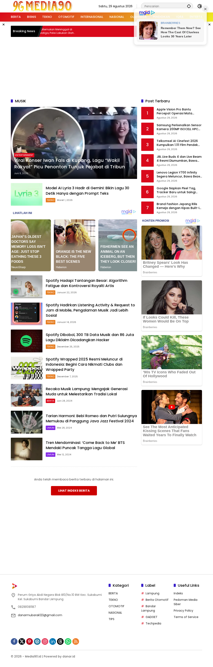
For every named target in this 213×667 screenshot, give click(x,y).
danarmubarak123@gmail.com (40, 615)
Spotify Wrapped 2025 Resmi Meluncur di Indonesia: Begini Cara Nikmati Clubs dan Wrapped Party (84, 364)
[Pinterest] (29, 641)
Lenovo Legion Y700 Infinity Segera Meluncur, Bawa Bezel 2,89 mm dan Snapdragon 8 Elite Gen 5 (179, 175)
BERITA (50, 400)
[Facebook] (14, 641)
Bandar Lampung (148, 608)
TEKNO (50, 200)
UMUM (50, 427)
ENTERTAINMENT (24, 155)
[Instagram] (45, 641)
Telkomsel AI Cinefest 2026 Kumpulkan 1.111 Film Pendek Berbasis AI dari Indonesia (177, 143)
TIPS (111, 619)
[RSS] (75, 641)
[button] (189, 6)
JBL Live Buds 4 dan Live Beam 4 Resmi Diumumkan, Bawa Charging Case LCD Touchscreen (179, 159)
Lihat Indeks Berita (74, 491)
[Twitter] (22, 641)
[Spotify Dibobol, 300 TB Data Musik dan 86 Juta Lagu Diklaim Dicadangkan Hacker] (26, 341)
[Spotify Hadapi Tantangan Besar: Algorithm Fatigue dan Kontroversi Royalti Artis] (26, 286)
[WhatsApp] (68, 641)
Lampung (152, 593)
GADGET (151, 617)
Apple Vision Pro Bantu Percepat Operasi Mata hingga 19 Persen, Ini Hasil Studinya (176, 112)
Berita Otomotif (157, 600)
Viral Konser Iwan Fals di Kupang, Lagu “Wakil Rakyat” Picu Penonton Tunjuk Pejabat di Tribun (69, 163)
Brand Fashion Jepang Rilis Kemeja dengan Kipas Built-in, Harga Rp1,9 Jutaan (179, 206)
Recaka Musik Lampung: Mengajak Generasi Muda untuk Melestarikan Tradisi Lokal (87, 391)
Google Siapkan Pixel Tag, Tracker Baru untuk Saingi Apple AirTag (176, 190)
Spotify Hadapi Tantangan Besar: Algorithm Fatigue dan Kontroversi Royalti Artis (86, 283)
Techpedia (153, 623)
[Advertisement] (112, 67)
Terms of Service (186, 617)
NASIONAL (115, 613)
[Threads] (60, 641)
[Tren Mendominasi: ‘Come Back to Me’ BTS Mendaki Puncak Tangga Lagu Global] (26, 449)
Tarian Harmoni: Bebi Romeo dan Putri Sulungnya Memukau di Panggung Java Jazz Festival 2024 (91, 418)
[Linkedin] (52, 641)
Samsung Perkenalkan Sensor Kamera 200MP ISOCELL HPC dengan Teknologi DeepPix (179, 127)
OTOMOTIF (116, 606)
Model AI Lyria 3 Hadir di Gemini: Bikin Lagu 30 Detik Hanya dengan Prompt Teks (87, 190)
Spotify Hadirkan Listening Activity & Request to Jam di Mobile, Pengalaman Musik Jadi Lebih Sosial (90, 310)
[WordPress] (37, 641)
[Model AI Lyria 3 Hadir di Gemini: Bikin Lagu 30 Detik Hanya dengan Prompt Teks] (26, 194)
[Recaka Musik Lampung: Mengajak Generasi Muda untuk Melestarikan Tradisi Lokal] (26, 395)
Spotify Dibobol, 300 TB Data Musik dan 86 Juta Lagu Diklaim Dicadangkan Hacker (90, 337)
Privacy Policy (183, 610)
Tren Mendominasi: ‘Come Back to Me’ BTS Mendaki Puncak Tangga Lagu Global (85, 445)
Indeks (178, 593)
